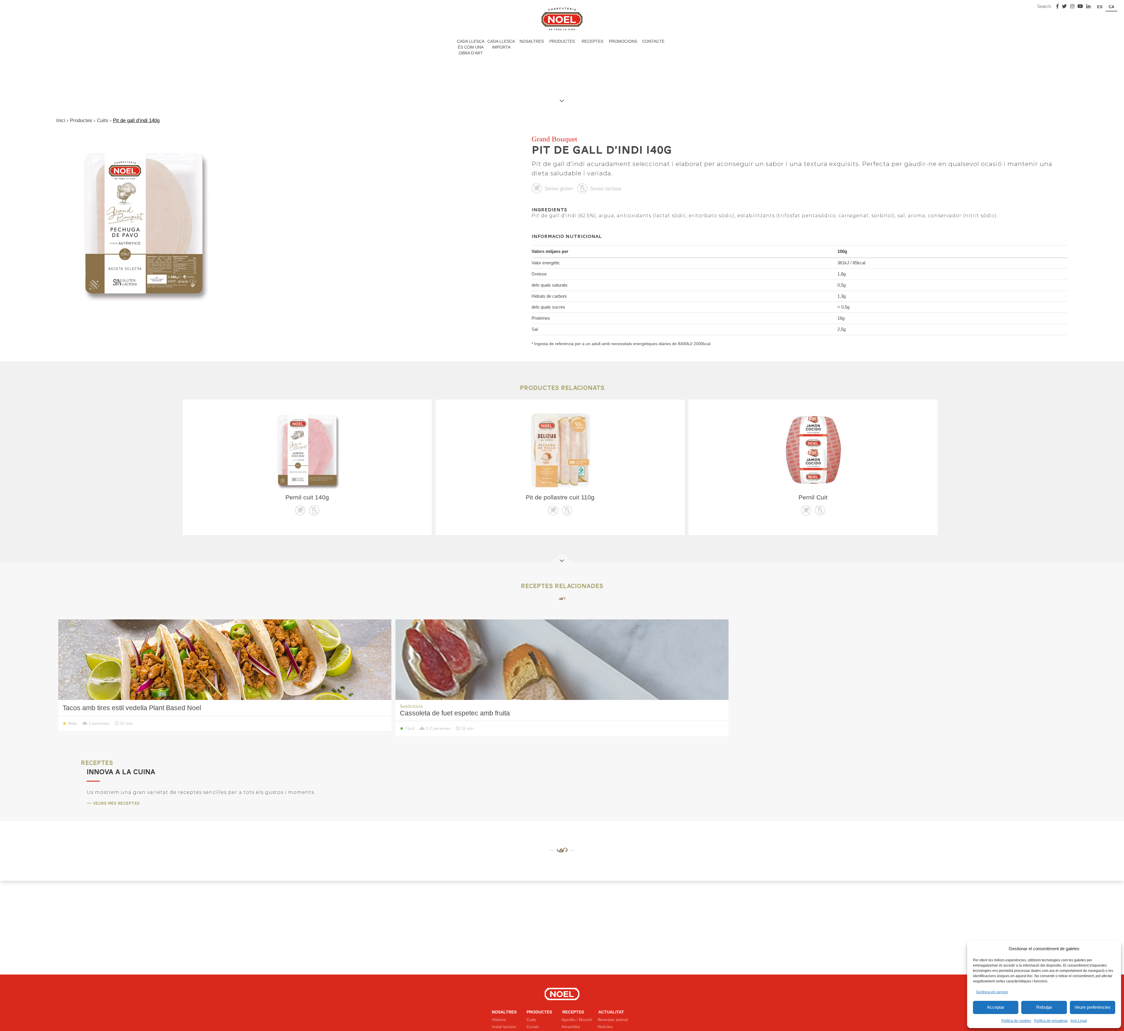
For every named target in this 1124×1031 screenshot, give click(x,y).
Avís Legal (1078, 1021)
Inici (60, 120)
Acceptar (995, 1007)
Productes (562, 41)
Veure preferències (1093, 1007)
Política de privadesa (1051, 1021)
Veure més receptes (115, 803)
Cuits (102, 120)
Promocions (623, 41)
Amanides (570, 1026)
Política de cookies (1016, 1021)
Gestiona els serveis (992, 992)
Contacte (653, 41)
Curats (533, 1026)
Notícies (605, 1026)
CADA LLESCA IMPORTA (501, 44)
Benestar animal (613, 1019)
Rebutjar (1044, 1007)
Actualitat (611, 1011)
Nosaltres (532, 41)
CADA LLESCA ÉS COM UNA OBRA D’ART (470, 47)
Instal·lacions (504, 1026)
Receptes (592, 41)
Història (499, 1019)
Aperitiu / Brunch (576, 1019)
